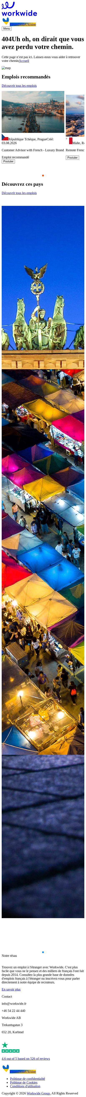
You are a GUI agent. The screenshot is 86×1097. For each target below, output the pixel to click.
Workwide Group (38, 1093)
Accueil (24, 61)
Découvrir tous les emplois (19, 85)
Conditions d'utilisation (25, 1086)
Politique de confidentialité (27, 1078)
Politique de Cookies (23, 1082)
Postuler (8, 161)
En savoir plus (11, 989)
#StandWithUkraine (23, 24)
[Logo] (43, 9)
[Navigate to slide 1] (43, 175)
